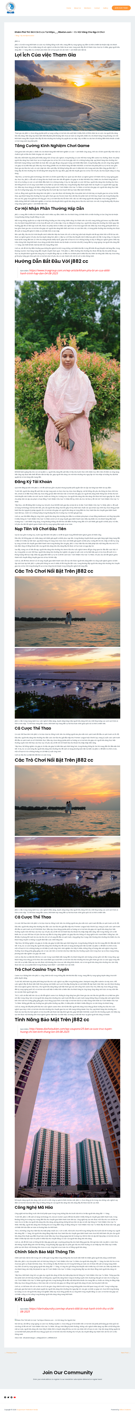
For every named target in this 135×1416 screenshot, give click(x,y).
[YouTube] (15, 1397)
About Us (77, 8)
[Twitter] (8, 1397)
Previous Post (10, 1353)
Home (68, 8)
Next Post (126, 1353)
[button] (121, 8)
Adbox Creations (125, 1410)
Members (87, 8)
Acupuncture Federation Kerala (27, 1410)
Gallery (105, 8)
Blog (17, 35)
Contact (97, 8)
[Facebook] (5, 1397)
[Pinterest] (11, 1397)
